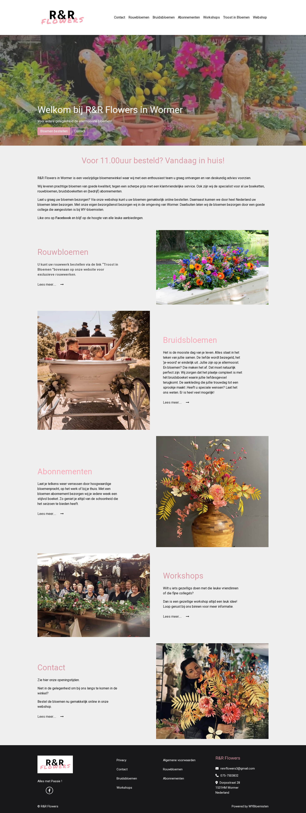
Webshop (260, 17)
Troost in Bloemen (236, 17)
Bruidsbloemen (164, 17)
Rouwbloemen (138, 17)
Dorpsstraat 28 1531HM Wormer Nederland (227, 787)
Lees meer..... (47, 284)
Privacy (121, 760)
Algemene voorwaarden (179, 760)
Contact (119, 17)
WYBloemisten (259, 806)
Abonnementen (189, 17)
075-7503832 (229, 775)
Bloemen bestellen (54, 131)
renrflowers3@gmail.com (237, 768)
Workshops (211, 17)
